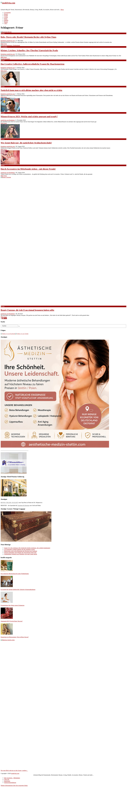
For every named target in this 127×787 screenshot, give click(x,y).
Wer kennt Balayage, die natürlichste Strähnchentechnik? (26, 143)
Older (5, 318)
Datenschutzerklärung (10, 782)
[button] (14, 785)
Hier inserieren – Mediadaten (12, 778)
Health (6, 15)
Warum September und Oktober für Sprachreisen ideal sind (20, 552)
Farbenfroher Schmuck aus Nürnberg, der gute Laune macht (20, 554)
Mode (5, 18)
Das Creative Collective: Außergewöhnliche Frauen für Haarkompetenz (32, 64)
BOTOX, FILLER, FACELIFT (9, 502)
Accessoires (7, 12)
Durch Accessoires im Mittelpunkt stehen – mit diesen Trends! (28, 169)
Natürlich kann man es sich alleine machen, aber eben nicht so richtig (31, 90)
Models (6, 20)
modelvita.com (15, 773)
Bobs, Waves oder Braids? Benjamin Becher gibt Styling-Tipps (28, 37)
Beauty (6, 14)
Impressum (7, 781)
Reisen (6, 22)
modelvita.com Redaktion (8, 120)
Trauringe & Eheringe (23, 505)
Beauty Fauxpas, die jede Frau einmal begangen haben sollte (27, 310)
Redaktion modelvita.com (8, 40)
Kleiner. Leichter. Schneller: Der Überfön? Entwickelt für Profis (29, 50)
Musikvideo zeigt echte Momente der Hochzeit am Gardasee (20, 551)
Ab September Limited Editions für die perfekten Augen (19, 549)
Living (6, 17)
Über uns (6, 779)
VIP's (5, 23)
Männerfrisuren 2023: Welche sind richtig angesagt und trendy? (29, 116)
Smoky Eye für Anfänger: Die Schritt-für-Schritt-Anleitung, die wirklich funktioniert (27, 548)
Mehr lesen (4, 44)
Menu (62, 9)
